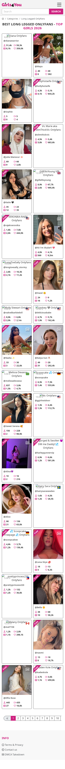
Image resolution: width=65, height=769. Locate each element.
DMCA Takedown (14, 754)
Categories (12, 18)
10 (57, 718)
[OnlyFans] (3, 18)
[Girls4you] (11, 4)
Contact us (10, 749)
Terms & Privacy (13, 744)
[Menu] (59, 5)
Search (56, 11)
